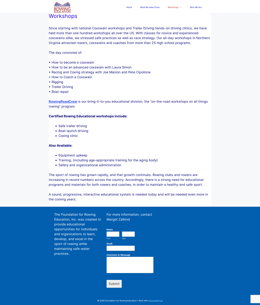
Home (129, 7)
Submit (114, 284)
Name (110, 229)
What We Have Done (150, 7)
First (108, 238)
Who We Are (196, 7)
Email (110, 243)
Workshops (173, 7)
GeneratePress (155, 300)
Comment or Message (118, 255)
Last (124, 238)
